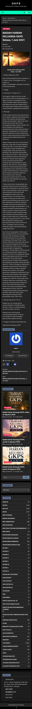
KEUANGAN (6, 591)
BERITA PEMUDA (7, 515)
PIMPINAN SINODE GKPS (10, 620)
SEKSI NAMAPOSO (8, 633)
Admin (6, 44)
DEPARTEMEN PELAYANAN (10, 538)
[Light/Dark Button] (25, 12)
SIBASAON (6, 639)
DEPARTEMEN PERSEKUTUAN (11, 544)
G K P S (16, 3)
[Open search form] (29, 12)
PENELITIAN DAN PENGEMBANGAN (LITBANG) (13, 608)
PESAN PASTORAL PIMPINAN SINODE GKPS (15, 614)
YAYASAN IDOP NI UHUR (10, 659)
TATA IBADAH (6, 29)
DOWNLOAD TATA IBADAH (10, 574)
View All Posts (22, 356)
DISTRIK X (5, 567)
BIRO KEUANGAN (8, 525)
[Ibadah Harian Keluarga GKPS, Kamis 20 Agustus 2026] (16, 455)
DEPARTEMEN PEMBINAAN (10, 541)
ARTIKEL (5, 505)
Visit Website (9, 356)
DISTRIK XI (6, 571)
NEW (4, 594)
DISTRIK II (5, 548)
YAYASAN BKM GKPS (9, 656)
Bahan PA (5, 508)
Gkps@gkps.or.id (10, 692)
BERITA (5, 512)
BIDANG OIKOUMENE (9, 518)
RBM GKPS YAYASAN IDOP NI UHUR (13, 626)
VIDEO (4, 653)
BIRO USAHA (6, 531)
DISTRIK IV (6, 554)
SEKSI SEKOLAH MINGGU (10, 636)
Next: (15, 378)
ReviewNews (12, 705)
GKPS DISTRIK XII (8, 587)
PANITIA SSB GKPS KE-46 (10, 600)
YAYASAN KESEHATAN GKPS (11, 662)
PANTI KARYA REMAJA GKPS (11, 604)
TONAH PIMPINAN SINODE (10, 646)
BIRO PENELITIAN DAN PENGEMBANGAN (14, 528)
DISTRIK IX (6, 558)
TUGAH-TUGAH (7, 649)
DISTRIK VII (6, 564)
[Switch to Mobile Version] (16, 708)
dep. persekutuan (8, 417)
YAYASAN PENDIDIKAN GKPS (11, 666)
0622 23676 (9, 689)
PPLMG (5, 623)
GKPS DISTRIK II (7, 581)
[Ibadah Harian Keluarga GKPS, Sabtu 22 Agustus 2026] (16, 401)
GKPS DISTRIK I (7, 577)
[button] (3, 12)
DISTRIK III (6, 551)
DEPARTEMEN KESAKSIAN (10, 535)
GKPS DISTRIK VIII (8, 584)
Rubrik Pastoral (7, 629)
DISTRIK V (5, 561)
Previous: (15, 371)
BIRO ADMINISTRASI (8, 521)
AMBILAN (5, 502)
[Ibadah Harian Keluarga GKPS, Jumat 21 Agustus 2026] (16, 428)
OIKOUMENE (6, 597)
